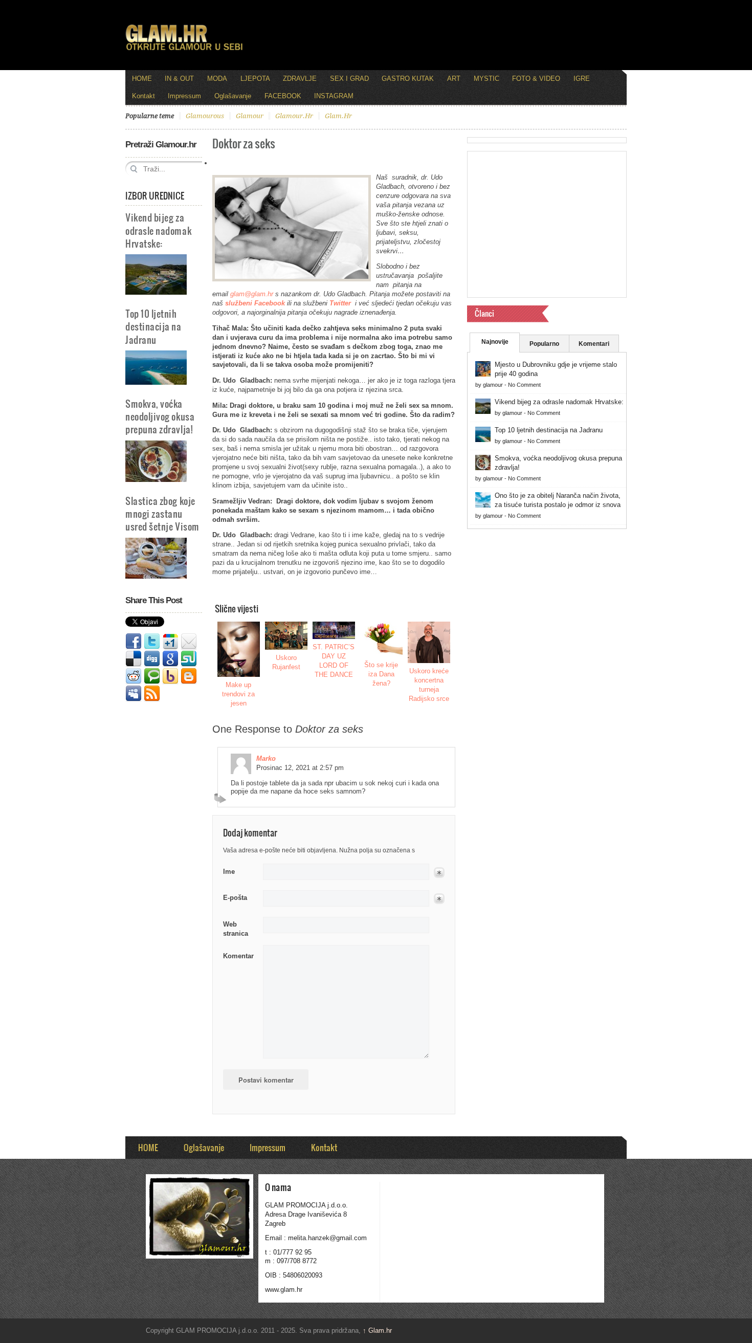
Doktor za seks (243, 143)
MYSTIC (486, 78)
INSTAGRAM (333, 96)
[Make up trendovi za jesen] (238, 649)
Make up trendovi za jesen (238, 694)
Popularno (544, 343)
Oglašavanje (232, 96)
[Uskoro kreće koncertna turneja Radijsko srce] (429, 642)
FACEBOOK (282, 96)
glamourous (205, 116)
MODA (217, 78)
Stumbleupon (189, 659)
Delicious (133, 659)
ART (453, 78)
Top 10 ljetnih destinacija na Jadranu (153, 326)
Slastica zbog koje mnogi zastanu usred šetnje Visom (162, 513)
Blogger (189, 676)
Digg (152, 659)
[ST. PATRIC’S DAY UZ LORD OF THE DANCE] (334, 630)
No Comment (524, 385)
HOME (142, 78)
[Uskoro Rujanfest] (286, 636)
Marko (266, 758)
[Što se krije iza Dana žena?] (381, 639)
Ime (229, 871)
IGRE (581, 78)
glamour (249, 116)
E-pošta (235, 897)
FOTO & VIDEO (536, 78)
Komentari (594, 343)
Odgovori (221, 798)
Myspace (133, 694)
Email (189, 641)
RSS (152, 694)
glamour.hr (294, 116)
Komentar (238, 956)
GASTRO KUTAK (408, 78)
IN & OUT (179, 78)
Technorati (152, 676)
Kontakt (143, 96)
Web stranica (235, 928)
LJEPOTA (255, 78)
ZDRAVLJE (300, 78)
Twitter (152, 641)
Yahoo (170, 676)
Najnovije (494, 341)
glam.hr (338, 116)
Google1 (170, 641)
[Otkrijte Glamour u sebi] (184, 50)
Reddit (133, 676)
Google (170, 659)
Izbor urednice (154, 195)
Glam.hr (377, 1330)
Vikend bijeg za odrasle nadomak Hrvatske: (158, 230)
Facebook (133, 641)
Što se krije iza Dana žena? (381, 674)
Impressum (184, 96)
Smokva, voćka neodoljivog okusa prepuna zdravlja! (159, 416)
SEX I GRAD (349, 78)
